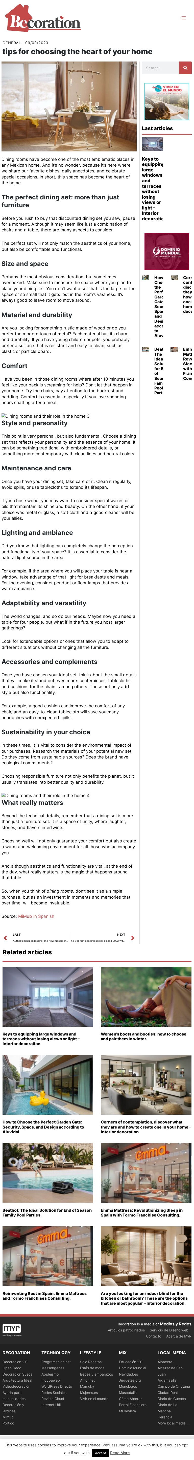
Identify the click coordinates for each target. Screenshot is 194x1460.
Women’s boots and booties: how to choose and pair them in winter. (143, 1036)
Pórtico (8, 1423)
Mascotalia (128, 1392)
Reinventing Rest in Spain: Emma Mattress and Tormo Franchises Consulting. (45, 1296)
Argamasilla (167, 1380)
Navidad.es (128, 1374)
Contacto (153, 1336)
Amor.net (87, 1380)
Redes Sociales (53, 1392)
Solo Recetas (91, 1362)
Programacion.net (56, 1362)
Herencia (165, 1417)
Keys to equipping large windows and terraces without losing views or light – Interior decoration (154, 189)
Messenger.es (52, 1368)
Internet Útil (51, 1405)
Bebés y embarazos (96, 1374)
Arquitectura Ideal (17, 1380)
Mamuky (87, 1386)
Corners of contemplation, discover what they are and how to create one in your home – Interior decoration (146, 1126)
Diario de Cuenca (172, 1398)
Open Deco (12, 1368)
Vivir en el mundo (94, 1398)
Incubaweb (50, 1380)
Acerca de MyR (178, 1336)
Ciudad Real (168, 1392)
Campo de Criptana (174, 1386)
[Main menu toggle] (183, 18)
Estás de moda (92, 1368)
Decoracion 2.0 (15, 1362)
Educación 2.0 (130, 1362)
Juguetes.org (130, 1380)
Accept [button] (100, 1453)
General (12, 43)
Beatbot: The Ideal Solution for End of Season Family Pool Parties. (162, 371)
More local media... (173, 1423)
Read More (120, 1452)
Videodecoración (16, 1386)
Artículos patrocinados (126, 1330)
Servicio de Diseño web (169, 1330)
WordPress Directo (56, 1386)
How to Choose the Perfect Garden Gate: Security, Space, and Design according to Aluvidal (43, 1126)
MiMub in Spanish (36, 916)
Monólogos (128, 1386)
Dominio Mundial (132, 1368)
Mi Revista (127, 1411)
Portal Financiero (133, 1405)
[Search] (185, 68)
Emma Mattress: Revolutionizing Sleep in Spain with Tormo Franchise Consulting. (142, 1213)
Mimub (8, 1417)
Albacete (165, 1362)
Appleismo (50, 1374)
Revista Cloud (52, 1398)
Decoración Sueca (18, 1374)
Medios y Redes (175, 1323)
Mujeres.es (89, 1392)
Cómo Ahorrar (130, 1398)
